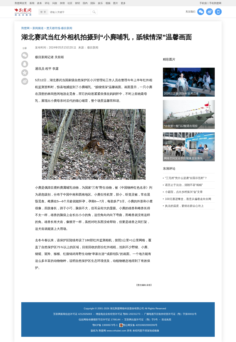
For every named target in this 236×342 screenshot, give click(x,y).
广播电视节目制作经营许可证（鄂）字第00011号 (170, 314)
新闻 (32, 3)
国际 (92, 3)
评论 (47, 3)
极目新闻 (92, 47)
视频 (108, 3)
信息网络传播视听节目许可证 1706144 (99, 319)
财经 (77, 3)
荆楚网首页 (21, 3)
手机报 (203, 3)
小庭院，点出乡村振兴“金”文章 (184, 191)
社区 (70, 3)
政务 (39, 3)
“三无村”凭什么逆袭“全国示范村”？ (186, 178)
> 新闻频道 (37, 28)
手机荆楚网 (215, 3)
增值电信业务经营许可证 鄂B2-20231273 (118, 314)
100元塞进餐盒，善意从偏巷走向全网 (188, 198)
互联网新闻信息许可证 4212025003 (72, 314)
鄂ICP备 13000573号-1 (105, 325)
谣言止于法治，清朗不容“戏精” (184, 184)
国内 (85, 3)
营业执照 (166, 319)
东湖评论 (169, 168)
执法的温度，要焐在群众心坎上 (184, 205)
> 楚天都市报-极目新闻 (58, 28)
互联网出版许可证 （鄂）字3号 (141, 319)
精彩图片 (169, 59)
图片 (115, 3)
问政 (54, 3)
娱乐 (100, 3)
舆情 (62, 3)
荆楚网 (25, 28)
